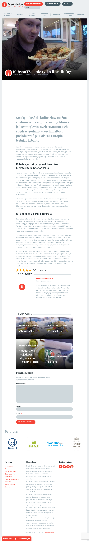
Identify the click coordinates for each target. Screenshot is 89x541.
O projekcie (9, 466)
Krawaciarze (55, 331)
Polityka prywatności (12, 479)
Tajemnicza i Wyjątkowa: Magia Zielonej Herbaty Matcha (29, 356)
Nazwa (19, 406)
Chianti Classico (29, 331)
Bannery (8, 487)
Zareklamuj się (10, 474)
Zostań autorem (52, 4)
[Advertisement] (44, 96)
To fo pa (53, 361)
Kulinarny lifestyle (18, 74)
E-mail (19, 414)
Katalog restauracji (33, 4)
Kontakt (7, 469)
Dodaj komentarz (43, 74)
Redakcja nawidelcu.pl (44, 278)
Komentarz (21, 384)
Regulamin (8, 477)
